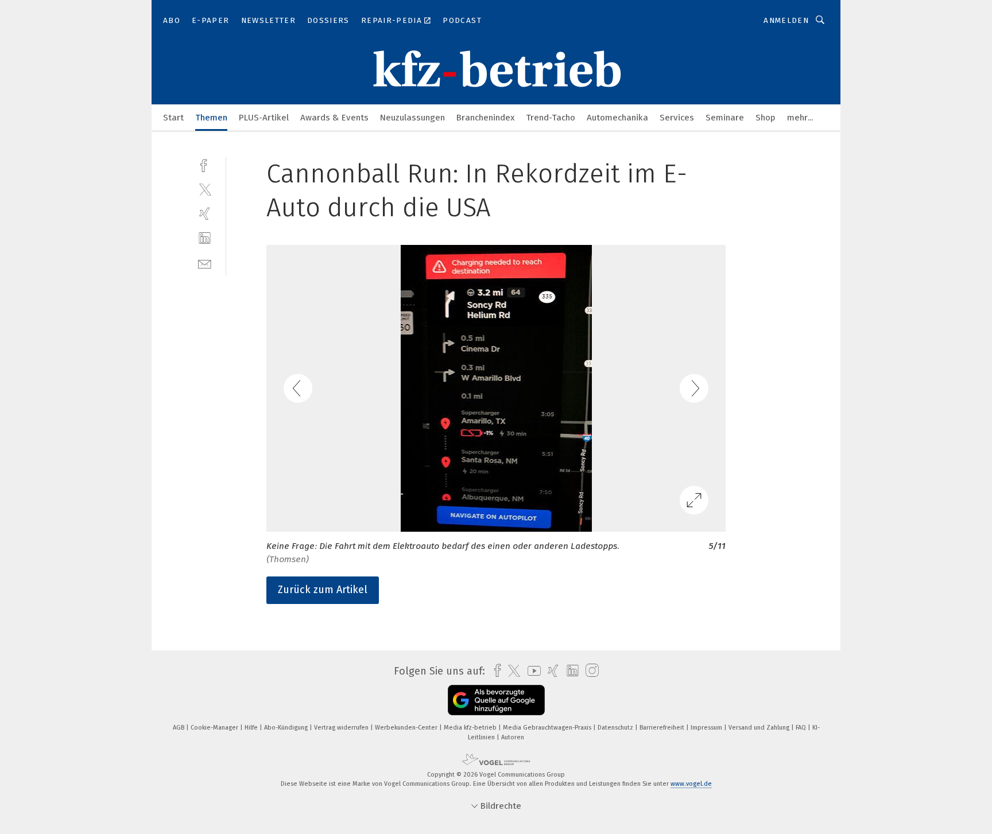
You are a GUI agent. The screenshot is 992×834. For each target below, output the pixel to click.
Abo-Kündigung (286, 727)
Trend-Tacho (550, 117)
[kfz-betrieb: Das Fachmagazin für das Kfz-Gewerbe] (173, 116)
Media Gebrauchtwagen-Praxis (548, 727)
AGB (179, 727)
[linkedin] (204, 238)
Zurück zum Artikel (322, 589)
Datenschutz (616, 727)
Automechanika (617, 117)
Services (677, 117)
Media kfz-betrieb (471, 727)
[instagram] (589, 671)
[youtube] (531, 671)
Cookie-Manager (215, 727)
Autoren (512, 737)
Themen (211, 117)
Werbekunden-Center (407, 727)
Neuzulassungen (412, 117)
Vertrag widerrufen (342, 727)
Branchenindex (485, 117)
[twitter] (204, 189)
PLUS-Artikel (264, 117)
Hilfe (252, 727)
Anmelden (786, 20)
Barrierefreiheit (663, 727)
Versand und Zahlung (759, 727)
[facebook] (204, 164)
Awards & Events (334, 117)
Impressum (707, 727)
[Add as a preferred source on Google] (496, 700)
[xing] (204, 213)
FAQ (802, 727)
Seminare (725, 117)
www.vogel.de (691, 784)
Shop (765, 117)
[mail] (204, 263)
